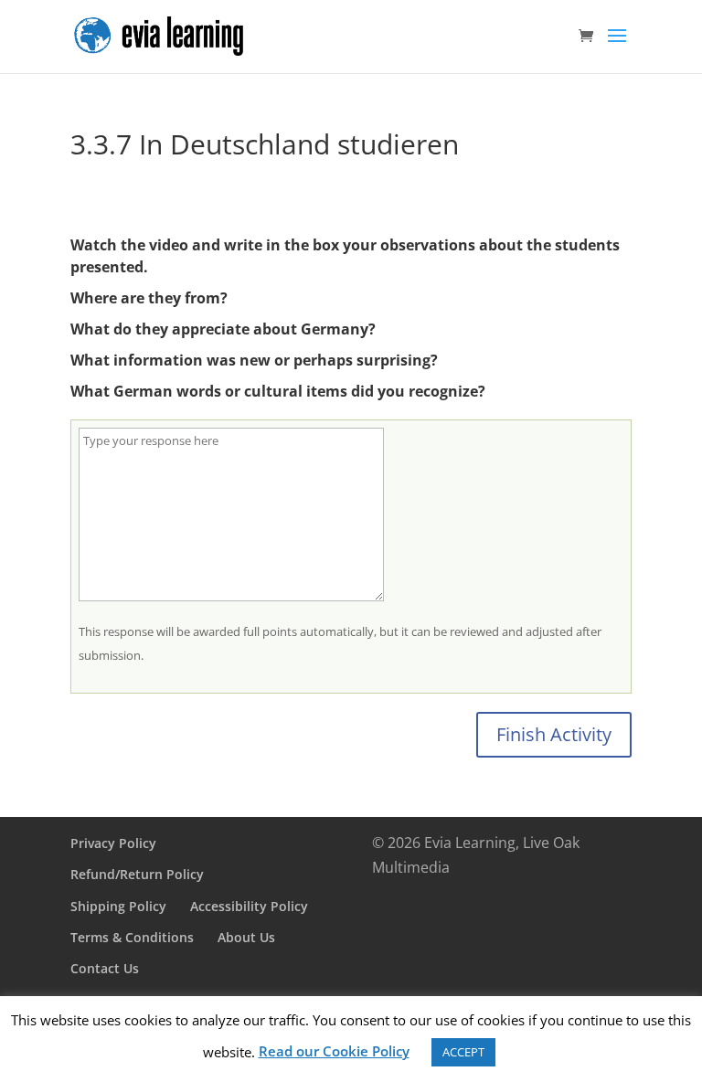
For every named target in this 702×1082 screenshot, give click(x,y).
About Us (246, 937)
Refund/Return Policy (137, 874)
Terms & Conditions (132, 937)
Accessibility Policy (249, 906)
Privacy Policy (113, 843)
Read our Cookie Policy (334, 1051)
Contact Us (104, 968)
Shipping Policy (118, 906)
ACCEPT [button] (463, 1052)
